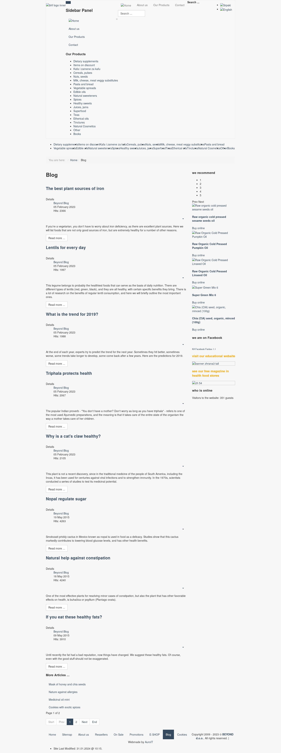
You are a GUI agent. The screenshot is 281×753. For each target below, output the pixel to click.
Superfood (79, 111)
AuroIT (149, 742)
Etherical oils (81, 118)
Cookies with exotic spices (64, 707)
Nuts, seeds (80, 76)
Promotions (136, 734)
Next (84, 722)
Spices (77, 99)
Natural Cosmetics (84, 126)
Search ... (193, 2)
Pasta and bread (83, 84)
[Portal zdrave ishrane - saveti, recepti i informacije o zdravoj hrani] (213, 363)
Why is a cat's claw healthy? (73, 436)
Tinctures (79, 122)
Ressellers (101, 734)
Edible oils (79, 92)
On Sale (118, 734)
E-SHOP (154, 734)
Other (76, 130)
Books (77, 134)
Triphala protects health (69, 373)
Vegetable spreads (84, 88)
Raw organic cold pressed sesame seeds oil (209, 218)
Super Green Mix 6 (204, 295)
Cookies (182, 734)
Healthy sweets (82, 103)
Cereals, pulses (82, 73)
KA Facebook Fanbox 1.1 (204, 349)
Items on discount (84, 65)
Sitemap (67, 734)
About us (74, 29)
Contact (73, 45)
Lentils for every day (66, 247)
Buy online (198, 228)
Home (73, 160)
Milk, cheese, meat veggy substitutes (95, 80)
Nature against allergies (63, 692)
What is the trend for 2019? (72, 314)
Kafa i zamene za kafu (86, 69)
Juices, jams (80, 107)
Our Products (77, 37)
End (94, 722)
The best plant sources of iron (75, 188)
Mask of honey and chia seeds (67, 684)
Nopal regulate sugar (66, 498)
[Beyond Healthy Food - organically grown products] (56, 5)
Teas (76, 115)
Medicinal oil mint (59, 699)
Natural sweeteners (85, 95)
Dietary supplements (85, 61)
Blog (168, 734)
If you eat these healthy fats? (74, 617)
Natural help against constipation (78, 558)
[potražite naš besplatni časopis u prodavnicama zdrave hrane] (213, 383)
